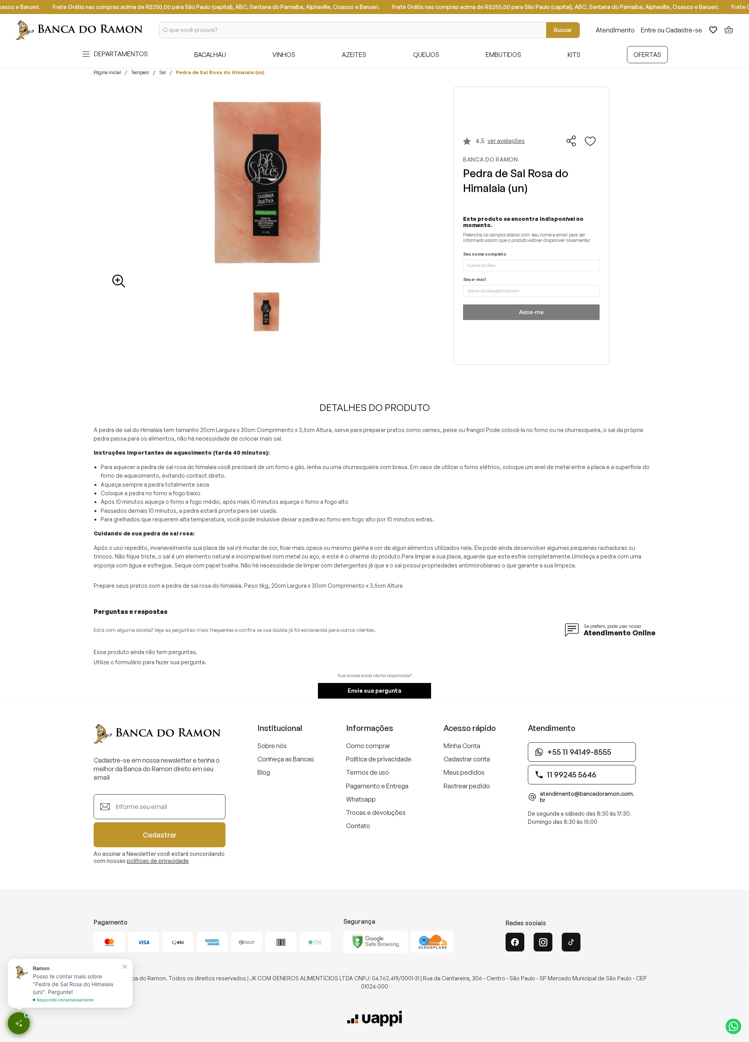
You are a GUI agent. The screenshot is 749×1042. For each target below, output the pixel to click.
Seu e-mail (474, 279)
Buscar (563, 30)
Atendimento (615, 30)
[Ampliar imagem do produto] (118, 281)
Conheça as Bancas (285, 759)
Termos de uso (367, 772)
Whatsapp (361, 799)
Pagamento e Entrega (377, 786)
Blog (263, 772)
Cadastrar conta (467, 759)
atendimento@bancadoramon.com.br (587, 797)
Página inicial (107, 72)
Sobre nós (272, 745)
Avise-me (531, 312)
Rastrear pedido (467, 786)
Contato (358, 825)
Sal (162, 72)
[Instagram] (543, 942)
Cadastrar (160, 834)
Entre (648, 30)
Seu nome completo (484, 254)
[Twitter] (571, 942)
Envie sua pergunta (374, 690)
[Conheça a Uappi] (374, 1018)
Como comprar (368, 745)
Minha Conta (462, 745)
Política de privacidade (379, 759)
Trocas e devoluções (376, 812)
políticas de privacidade (158, 860)
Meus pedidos (464, 772)
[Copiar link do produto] (571, 141)
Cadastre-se (684, 30)
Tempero (140, 72)
